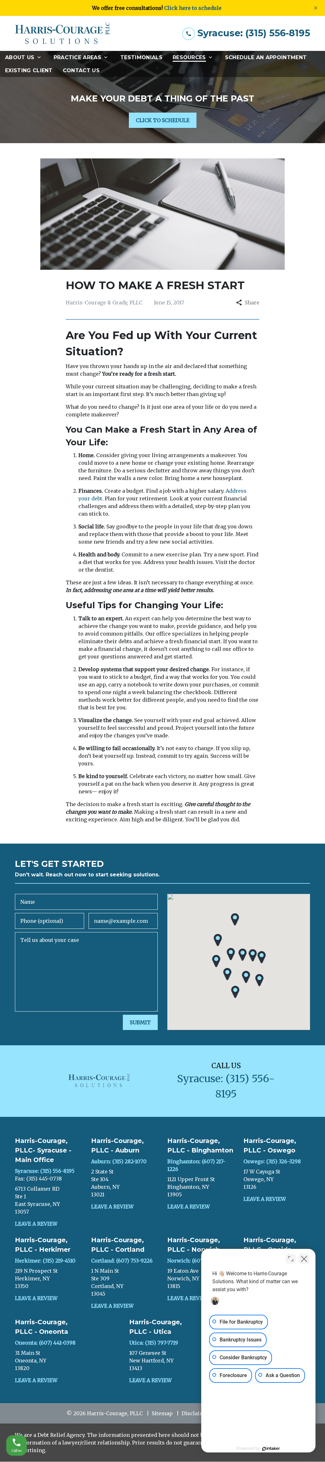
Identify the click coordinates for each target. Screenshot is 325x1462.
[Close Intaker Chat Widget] (304, 1259)
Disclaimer (196, 1413)
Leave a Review (36, 1224)
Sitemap (162, 1413)
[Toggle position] (291, 1259)
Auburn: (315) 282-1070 (119, 1161)
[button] (231, 954)
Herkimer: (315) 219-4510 (45, 1260)
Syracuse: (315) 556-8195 (45, 1171)
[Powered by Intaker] (271, 1449)
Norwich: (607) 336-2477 (197, 1260)
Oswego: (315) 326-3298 (272, 1161)
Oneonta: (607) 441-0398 (45, 1343)
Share (252, 302)
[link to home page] (62, 33)
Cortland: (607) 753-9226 (122, 1260)
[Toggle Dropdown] (41, 57)
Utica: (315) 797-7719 (153, 1343)
